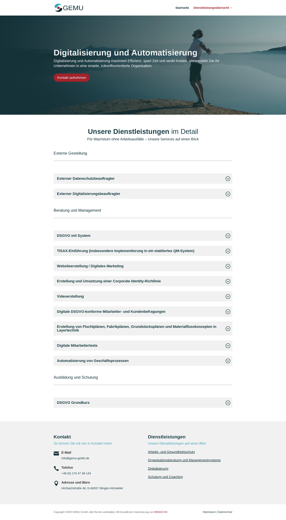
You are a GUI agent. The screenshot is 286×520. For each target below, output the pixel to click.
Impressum (209, 512)
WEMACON (160, 512)
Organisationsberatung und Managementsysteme (184, 460)
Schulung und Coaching (165, 477)
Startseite (182, 8)
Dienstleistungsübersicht (211, 8)
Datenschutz (225, 512)
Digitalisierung (158, 468)
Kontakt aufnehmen (71, 77)
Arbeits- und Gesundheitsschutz (171, 452)
